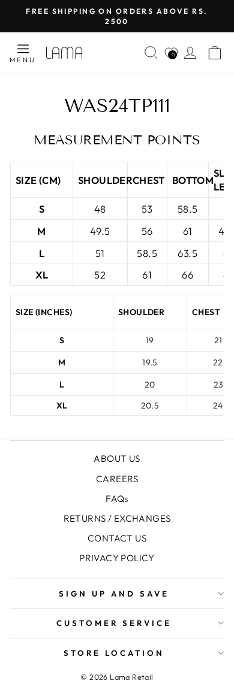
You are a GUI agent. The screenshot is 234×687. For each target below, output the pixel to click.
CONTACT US (117, 538)
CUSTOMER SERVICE (114, 623)
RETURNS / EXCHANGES (117, 518)
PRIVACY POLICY (117, 558)
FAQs (117, 498)
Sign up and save (114, 593)
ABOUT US (117, 458)
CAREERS (117, 479)
